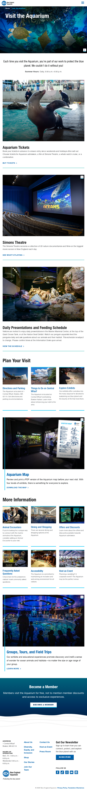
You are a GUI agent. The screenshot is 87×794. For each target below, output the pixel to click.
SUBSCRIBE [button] (65, 757)
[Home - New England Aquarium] (8, 3)
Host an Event (46, 747)
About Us (28, 742)
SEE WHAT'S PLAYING (13, 255)
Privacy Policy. (62, 788)
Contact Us (45, 742)
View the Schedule (13, 346)
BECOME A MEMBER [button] (43, 705)
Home (7, 8)
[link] (15, 384)
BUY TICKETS (9, 163)
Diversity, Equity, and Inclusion (29, 750)
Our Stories (29, 762)
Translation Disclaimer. (76, 788)
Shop (26, 757)
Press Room (45, 751)
